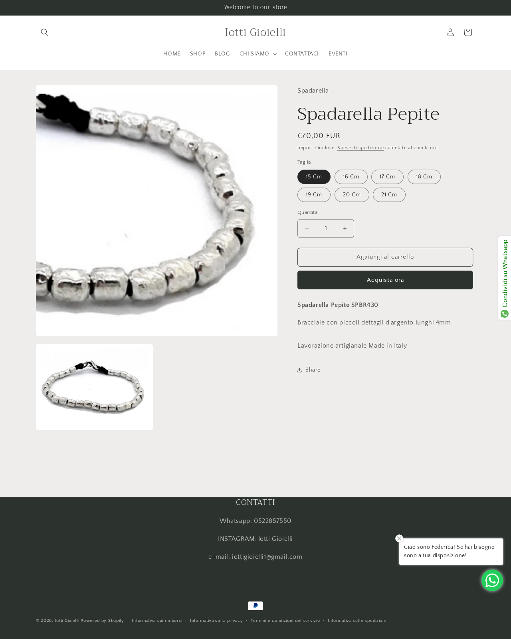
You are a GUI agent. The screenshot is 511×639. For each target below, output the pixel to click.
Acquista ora (385, 279)
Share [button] (313, 370)
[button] (44, 32)
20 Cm (352, 195)
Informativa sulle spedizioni (357, 620)
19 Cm (314, 195)
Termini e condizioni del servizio (285, 620)
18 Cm (424, 177)
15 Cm (314, 177)
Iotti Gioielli (67, 620)
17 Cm (387, 177)
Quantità (307, 212)
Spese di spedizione (360, 147)
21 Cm (389, 195)
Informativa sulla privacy (216, 620)
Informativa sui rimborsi (157, 620)
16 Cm (351, 177)
